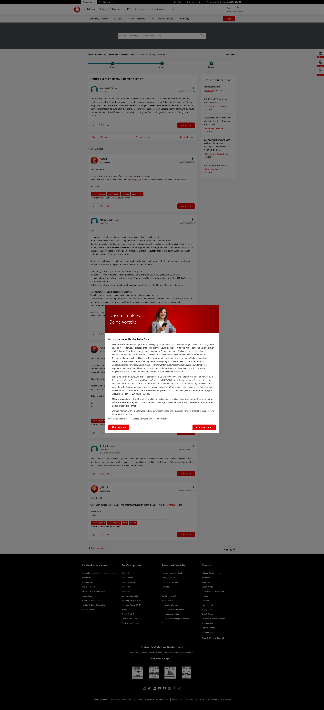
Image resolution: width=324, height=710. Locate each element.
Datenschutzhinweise (117, 418)
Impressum (162, 418)
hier (152, 351)
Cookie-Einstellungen (142, 418)
